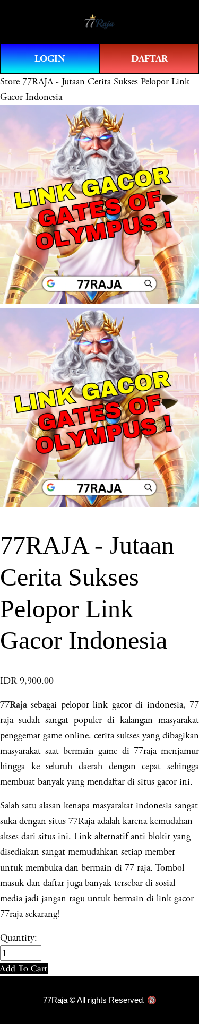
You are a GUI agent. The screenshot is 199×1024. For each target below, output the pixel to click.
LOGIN (49, 58)
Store (10, 81)
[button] (24, 968)
